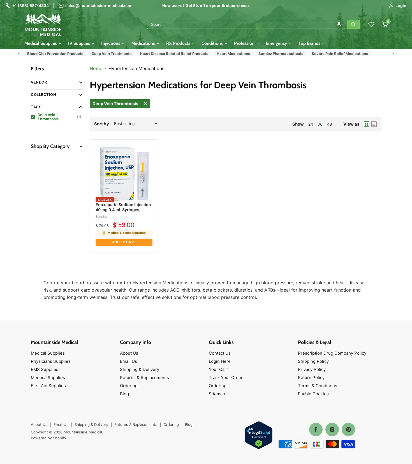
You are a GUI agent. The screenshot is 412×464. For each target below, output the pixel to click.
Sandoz (102, 216)
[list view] (374, 124)
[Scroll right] (393, 53)
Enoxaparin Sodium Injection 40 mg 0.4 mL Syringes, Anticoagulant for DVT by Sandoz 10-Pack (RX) (123, 212)
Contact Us (220, 353)
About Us (129, 353)
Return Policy (311, 377)
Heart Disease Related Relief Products (174, 53)
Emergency (277, 43)
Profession (245, 43)
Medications (143, 43)
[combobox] (247, 24)
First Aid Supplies (48, 385)
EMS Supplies (44, 369)
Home (96, 68)
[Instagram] (332, 429)
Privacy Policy (312, 369)
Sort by (101, 123)
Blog (124, 393)
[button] (339, 24)
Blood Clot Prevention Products (55, 53)
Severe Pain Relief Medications (340, 53)
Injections (111, 43)
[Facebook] (316, 429)
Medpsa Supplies (48, 377)
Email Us (128, 361)
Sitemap (217, 393)
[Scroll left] (18, 53)
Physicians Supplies (51, 361)
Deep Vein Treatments (111, 53)
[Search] (353, 24)
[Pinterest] (348, 429)
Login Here (220, 361)
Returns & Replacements (144, 377)
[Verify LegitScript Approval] (259, 435)
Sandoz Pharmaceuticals (280, 53)
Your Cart (218, 369)
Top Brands (309, 43)
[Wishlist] (371, 24)
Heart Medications (233, 53)
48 (329, 124)
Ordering (129, 385)
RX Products (178, 43)
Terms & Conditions (317, 385)
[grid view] (366, 124)
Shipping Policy (313, 361)
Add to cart (124, 242)
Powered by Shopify (48, 438)
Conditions (213, 43)
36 (320, 124)
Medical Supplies (41, 43)
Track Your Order (226, 377)
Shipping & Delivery (139, 369)
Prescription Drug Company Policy (332, 353)
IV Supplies (79, 43)
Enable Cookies (313, 393)
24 (310, 124)
